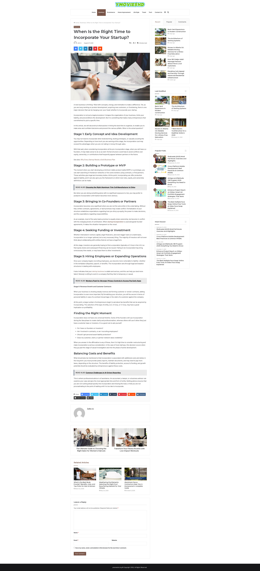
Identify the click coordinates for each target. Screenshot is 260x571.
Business (101, 12)
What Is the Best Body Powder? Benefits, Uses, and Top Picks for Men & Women (84, 484)
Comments (182, 22)
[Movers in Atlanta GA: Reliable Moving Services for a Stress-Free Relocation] (160, 50)
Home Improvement (124, 12)
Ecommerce (111, 12)
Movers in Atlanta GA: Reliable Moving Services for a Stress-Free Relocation (161, 133)
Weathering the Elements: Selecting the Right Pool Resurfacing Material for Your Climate (110, 485)
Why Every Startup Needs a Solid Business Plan (98, 160)
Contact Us (158, 12)
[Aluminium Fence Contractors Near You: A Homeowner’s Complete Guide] (136, 474)
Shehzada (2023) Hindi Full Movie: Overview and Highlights (177, 159)
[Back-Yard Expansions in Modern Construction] (160, 32)
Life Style (136, 12)
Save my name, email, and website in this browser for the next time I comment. (101, 548)
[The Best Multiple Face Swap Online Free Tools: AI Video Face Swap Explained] (160, 205)
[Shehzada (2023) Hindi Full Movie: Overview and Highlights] (160, 159)
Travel (144, 12)
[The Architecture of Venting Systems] (160, 41)
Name (76, 532)
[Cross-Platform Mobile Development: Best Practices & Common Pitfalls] (160, 169)
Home (94, 12)
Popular (169, 22)
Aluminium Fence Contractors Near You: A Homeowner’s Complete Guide (134, 485)
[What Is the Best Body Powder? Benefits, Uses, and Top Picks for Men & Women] (85, 474)
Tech (150, 12)
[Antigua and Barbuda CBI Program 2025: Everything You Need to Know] (160, 181)
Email (76, 540)
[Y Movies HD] (130, 4)
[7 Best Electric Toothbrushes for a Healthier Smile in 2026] (179, 122)
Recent (157, 22)
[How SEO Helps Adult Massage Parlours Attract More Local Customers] (160, 62)
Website (114, 540)
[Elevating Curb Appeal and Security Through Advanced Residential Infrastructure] (160, 74)
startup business (98, 271)
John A (90, 409)
